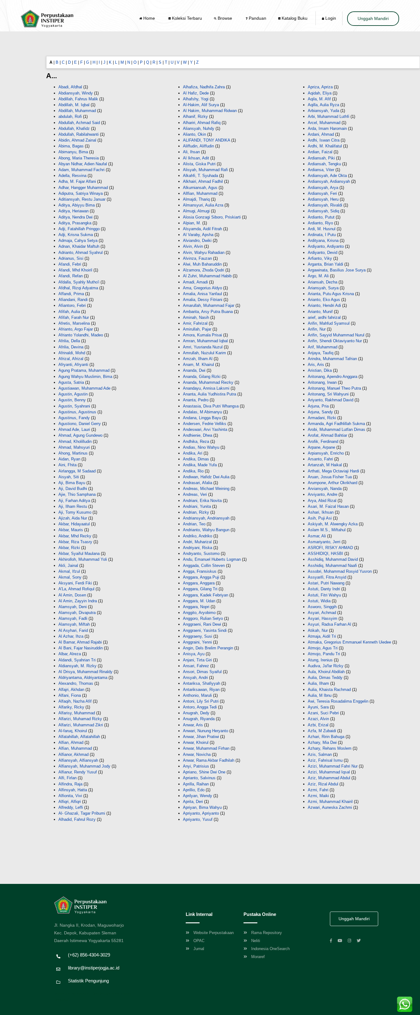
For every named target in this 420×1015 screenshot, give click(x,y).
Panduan (257, 18)
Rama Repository (266, 932)
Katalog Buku (293, 18)
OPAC (198, 940)
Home (149, 18)
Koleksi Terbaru (186, 18)
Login (330, 18)
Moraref (258, 956)
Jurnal (198, 948)
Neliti (255, 940)
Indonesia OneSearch (270, 948)
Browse (224, 18)
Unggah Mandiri (373, 18)
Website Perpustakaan (213, 932)
